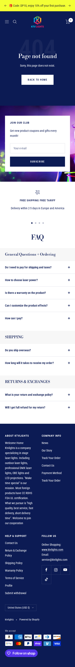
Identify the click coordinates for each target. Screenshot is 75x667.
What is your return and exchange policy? (29, 394)
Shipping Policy (13, 563)
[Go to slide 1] (31, 223)
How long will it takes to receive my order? (29, 363)
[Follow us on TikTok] (46, 579)
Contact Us (48, 465)
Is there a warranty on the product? (25, 292)
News (45, 443)
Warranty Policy (14, 570)
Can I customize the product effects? (26, 305)
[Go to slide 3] (39, 223)
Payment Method (52, 473)
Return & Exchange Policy (16, 553)
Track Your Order (51, 458)
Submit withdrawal (15, 593)
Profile (8, 585)
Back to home (37, 79)
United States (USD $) (19, 607)
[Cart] (68, 22)
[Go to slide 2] (35, 223)
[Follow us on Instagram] (55, 569)
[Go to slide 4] (43, 223)
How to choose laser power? (21, 280)
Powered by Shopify (29, 619)
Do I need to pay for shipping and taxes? (28, 267)
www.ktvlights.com (52, 549)
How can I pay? (13, 318)
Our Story (47, 450)
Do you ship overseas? (18, 350)
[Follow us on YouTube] (65, 569)
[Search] (15, 22)
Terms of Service (14, 578)
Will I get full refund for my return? (25, 407)
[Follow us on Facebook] (46, 569)
